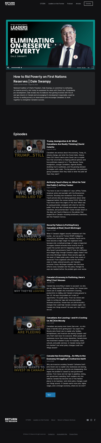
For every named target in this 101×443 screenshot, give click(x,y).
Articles (78, 3)
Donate (88, 3)
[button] (51, 45)
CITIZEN (42, 3)
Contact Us (51, 434)
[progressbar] (81, 67)
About (53, 420)
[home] (10, 3)
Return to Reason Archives (66, 420)
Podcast (70, 3)
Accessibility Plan (62, 434)
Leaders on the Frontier (56, 3)
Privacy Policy (73, 434)
